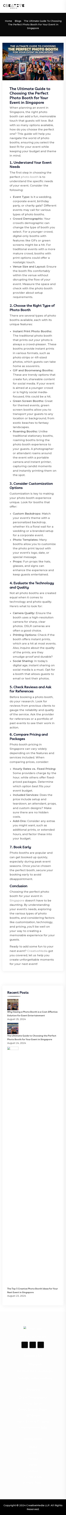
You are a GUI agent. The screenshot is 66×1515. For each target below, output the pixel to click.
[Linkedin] (32, 1345)
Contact (33, 1471)
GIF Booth (33, 1415)
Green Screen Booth (33, 1409)
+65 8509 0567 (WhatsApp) (35, 1371)
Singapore (17, 900)
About (33, 1447)
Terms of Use (33, 1476)
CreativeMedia (37, 951)
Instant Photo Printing (33, 1421)
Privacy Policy (33, 1482)
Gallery (33, 1459)
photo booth (30, 176)
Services (33, 1453)
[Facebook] (24, 1345)
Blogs (18, 21)
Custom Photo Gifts (33, 1427)
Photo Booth (33, 1403)
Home (8, 21)
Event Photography (33, 1397)
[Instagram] (40, 1345)
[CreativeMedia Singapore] (13, 6)
